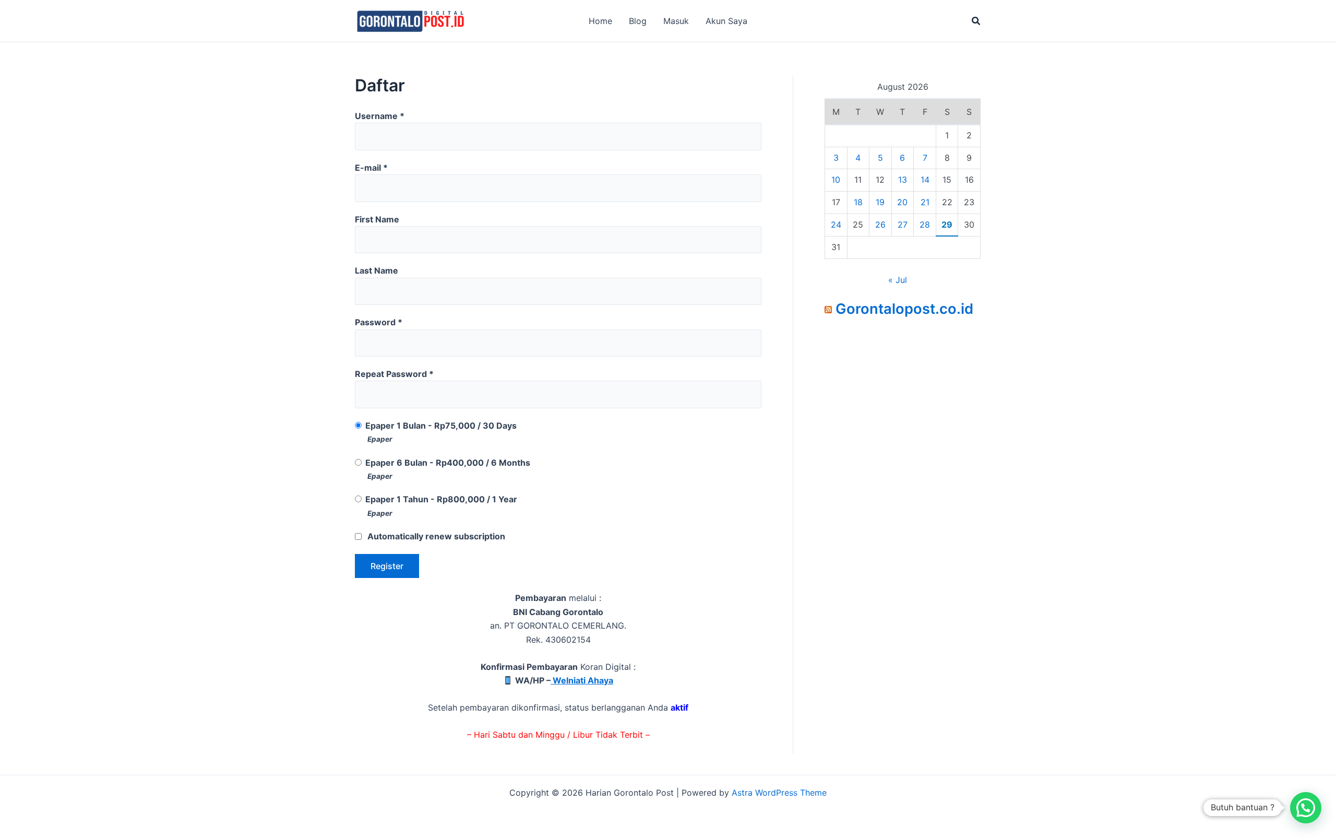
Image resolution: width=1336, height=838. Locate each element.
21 (925, 202)
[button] (976, 21)
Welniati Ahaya (582, 680)
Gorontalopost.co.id (904, 308)
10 (835, 179)
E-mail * (371, 167)
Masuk (676, 21)
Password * (378, 322)
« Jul (897, 280)
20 (902, 202)
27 (903, 224)
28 (925, 224)
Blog (638, 21)
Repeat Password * (394, 374)
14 (925, 179)
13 (902, 179)
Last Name (376, 270)
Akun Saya (726, 21)
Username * (379, 116)
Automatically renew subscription (436, 536)
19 (880, 202)
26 (880, 224)
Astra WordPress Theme (779, 792)
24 (836, 224)
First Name (377, 219)
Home (600, 21)
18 (858, 202)
